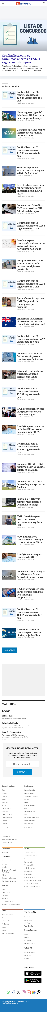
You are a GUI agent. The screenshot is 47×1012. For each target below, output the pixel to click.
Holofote (5, 824)
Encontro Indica (29, 943)
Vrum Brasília (28, 926)
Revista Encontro (30, 930)
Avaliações (5, 924)
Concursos (28, 828)
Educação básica (29, 790)
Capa (3, 790)
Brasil (3, 799)
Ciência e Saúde (7, 818)
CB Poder (27, 923)
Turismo (4, 830)
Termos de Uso (7, 842)
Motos (4, 930)
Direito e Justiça (7, 814)
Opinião (4, 821)
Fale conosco (28, 824)
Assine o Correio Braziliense (11, 904)
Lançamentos (28, 862)
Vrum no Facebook (8, 933)
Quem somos (6, 836)
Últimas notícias (10, 86)
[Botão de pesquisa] (44, 3)
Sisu (25, 814)
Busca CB (5, 898)
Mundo (4, 805)
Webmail (5, 853)
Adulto (4, 875)
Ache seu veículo (7, 915)
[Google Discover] (33, 992)
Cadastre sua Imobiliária (32, 886)
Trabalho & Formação (31, 796)
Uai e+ (26, 958)
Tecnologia (5, 827)
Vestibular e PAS (29, 811)
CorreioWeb (6, 849)
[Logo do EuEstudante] (23, 3)
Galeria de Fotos (29, 877)
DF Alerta (27, 917)
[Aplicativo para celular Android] (33, 980)
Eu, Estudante (29, 786)
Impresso (5, 885)
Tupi (25, 961)
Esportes (5, 811)
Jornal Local (28, 920)
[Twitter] (19, 992)
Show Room (28, 871)
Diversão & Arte (7, 808)
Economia (5, 802)
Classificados (6, 857)
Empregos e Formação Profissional (9, 871)
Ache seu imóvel (29, 853)
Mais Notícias (9, 650)
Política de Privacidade (9, 839)
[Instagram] (24, 992)
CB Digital (5, 895)
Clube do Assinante (8, 901)
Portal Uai (27, 955)
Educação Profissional (31, 818)
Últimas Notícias (29, 805)
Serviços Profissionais (9, 878)
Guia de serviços (29, 868)
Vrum (4, 911)
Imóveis (4, 864)
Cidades (4, 793)
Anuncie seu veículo (8, 918)
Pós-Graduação (29, 821)
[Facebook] (13, 992)
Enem (26, 802)
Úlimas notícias (29, 865)
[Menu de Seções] (3, 3)
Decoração (27, 874)
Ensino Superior (29, 793)
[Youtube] (29, 992)
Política (4, 796)
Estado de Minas (29, 952)
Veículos (4, 867)
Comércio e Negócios (9, 881)
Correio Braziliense (8, 786)
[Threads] (39, 992)
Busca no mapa (29, 859)
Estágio (26, 799)
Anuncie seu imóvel (30, 856)
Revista (26, 937)
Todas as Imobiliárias (31, 883)
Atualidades (28, 940)
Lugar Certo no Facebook (32, 880)
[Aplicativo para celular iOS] (33, 973)
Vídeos (4, 927)
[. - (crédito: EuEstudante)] (23, 36)
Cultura (26, 808)
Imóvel (26, 849)
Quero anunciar (7, 861)
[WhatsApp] (8, 992)
